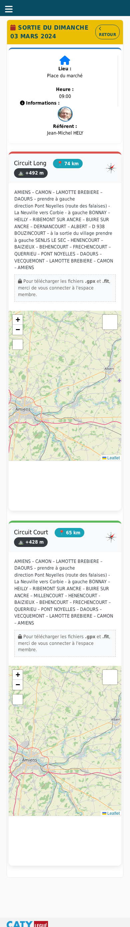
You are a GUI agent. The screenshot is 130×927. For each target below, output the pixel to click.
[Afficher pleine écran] (18, 344)
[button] (18, 320)
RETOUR (107, 34)
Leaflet (113, 457)
